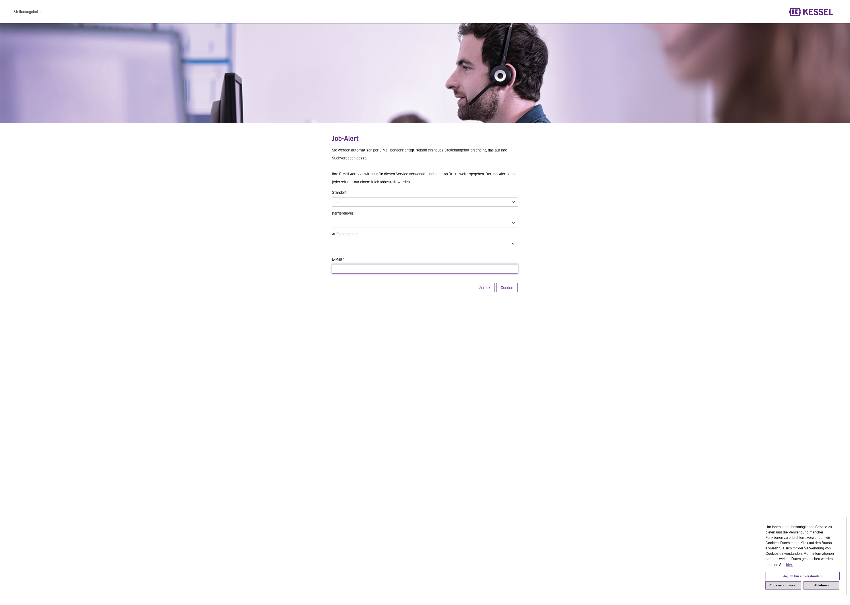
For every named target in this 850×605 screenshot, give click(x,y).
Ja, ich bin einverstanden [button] (802, 576)
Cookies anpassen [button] (783, 585)
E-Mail (338, 259)
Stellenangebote (27, 11)
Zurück (484, 287)
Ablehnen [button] (821, 585)
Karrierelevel (342, 213)
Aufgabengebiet (345, 234)
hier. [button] (789, 565)
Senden (507, 287)
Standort (339, 192)
